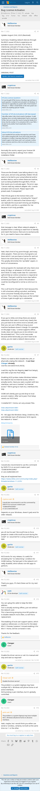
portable (4, 18)
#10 (37, 528)
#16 (37, 708)
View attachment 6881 (9, 408)
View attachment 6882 (9, 410)
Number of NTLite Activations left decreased (19, 114)
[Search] (37, 2)
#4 (38, 223)
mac (18, 16)
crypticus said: (7, 499)
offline (36, 16)
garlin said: (6, 712)
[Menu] (3, 2)
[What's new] (33, 2)
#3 (38, 169)
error (7, 16)
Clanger (4, 363)
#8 (38, 461)
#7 (38, 355)
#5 (38, 248)
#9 (38, 495)
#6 (38, 314)
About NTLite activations (11, 132)
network (24, 16)
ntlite (30, 16)
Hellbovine (6, 13)
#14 (37, 651)
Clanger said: (7, 678)
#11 (37, 553)
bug (3, 16)
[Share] (35, 31)
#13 (37, 599)
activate (27, 13)
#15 (37, 673)
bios (32, 13)
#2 (38, 94)
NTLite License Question (11, 98)
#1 (38, 31)
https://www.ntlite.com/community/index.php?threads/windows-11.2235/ (19, 480)
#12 (37, 579)
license (13, 16)
